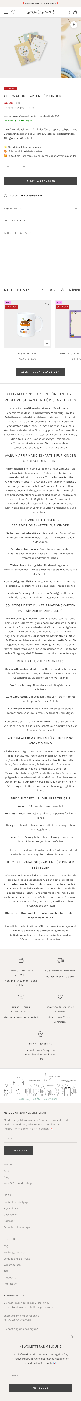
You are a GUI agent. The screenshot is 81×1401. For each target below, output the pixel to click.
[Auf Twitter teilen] (20, 232)
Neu (8, 289)
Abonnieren (18, 1150)
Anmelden (40, 1387)
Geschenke (10, 1214)
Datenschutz (11, 1277)
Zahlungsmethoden (15, 1252)
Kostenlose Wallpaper (17, 1202)
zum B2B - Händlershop (18, 1183)
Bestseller (30, 289)
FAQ (6, 1246)
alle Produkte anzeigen (40, 371)
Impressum (10, 1283)
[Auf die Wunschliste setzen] (46, 304)
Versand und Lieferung (17, 1258)
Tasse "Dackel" (27, 353)
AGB (6, 1271)
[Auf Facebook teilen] (15, 232)
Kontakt (8, 1164)
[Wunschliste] (13, 12)
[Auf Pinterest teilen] (26, 232)
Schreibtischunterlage (17, 1227)
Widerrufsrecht (12, 1265)
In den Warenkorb (40, 181)
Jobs (6, 1170)
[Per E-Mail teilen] (31, 232)
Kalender (9, 1220)
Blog (6, 1177)
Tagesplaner (11, 1208)
